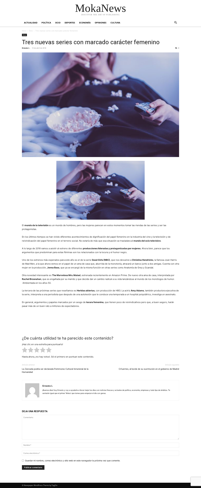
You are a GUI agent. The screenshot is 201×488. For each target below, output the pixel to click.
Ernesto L (25, 48)
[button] (175, 23)
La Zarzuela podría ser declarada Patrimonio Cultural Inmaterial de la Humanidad (55, 370)
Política (46, 22)
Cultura (115, 22)
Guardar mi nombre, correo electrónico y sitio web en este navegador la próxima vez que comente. (72, 460)
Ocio (57, 22)
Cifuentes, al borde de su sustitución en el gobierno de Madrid (149, 369)
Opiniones (100, 22)
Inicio (24, 30)
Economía (85, 22)
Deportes (70, 22)
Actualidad (30, 22)
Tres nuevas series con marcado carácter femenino (91, 42)
